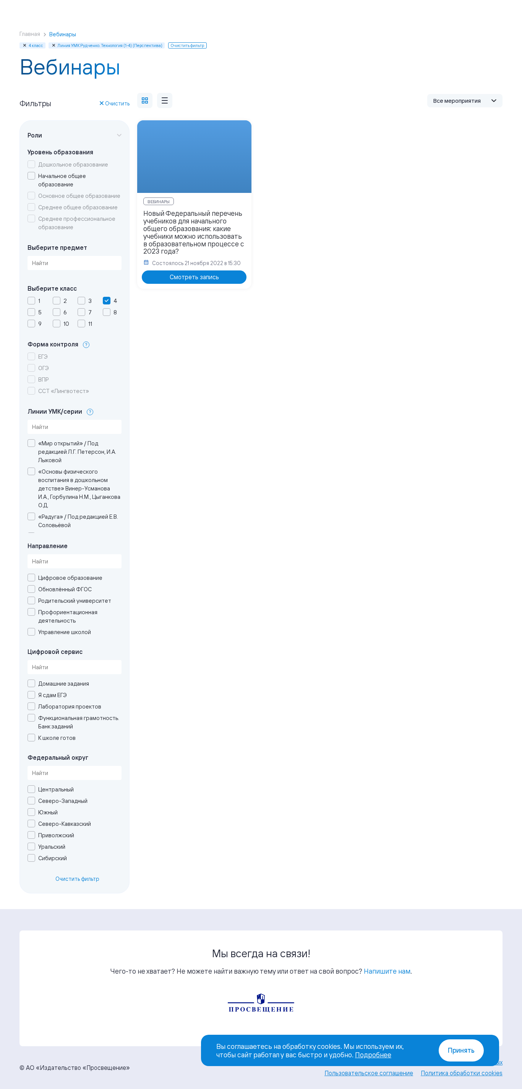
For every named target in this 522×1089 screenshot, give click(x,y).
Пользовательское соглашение (368, 1073)
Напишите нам (387, 971)
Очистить (117, 103)
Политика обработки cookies (462, 1073)
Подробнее (373, 1054)
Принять (461, 1050)
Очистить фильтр (77, 878)
